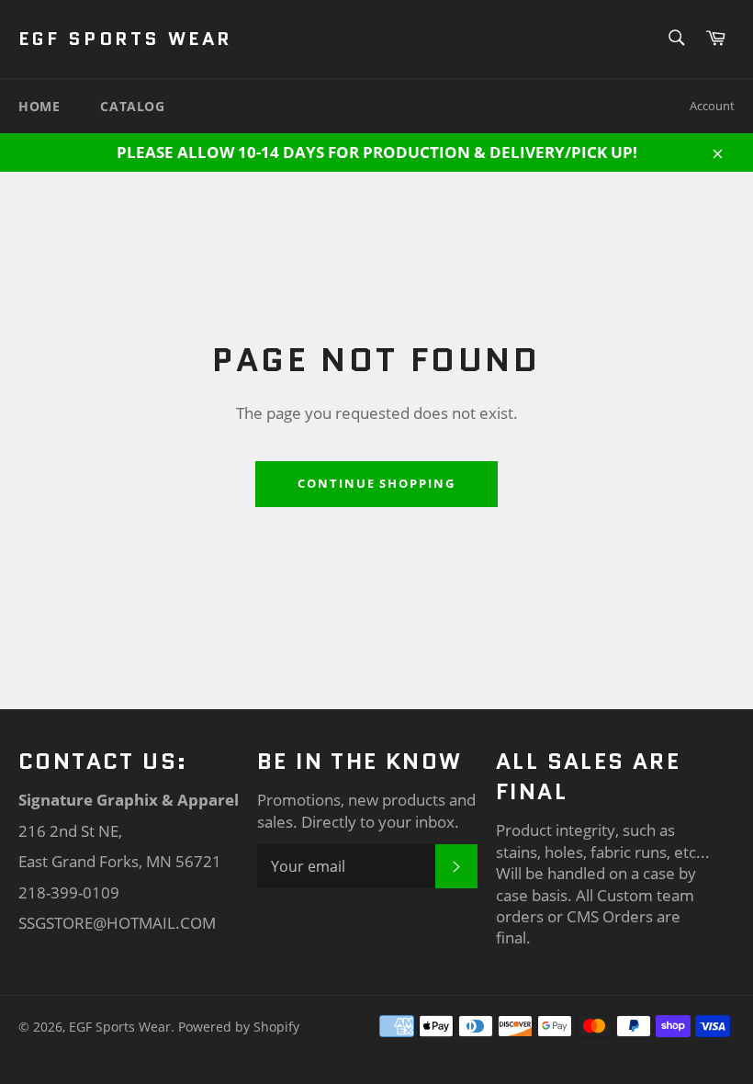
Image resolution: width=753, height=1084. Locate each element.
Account (712, 105)
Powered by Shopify (238, 1026)
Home (39, 106)
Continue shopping (376, 483)
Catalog (132, 106)
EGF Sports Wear (125, 39)
